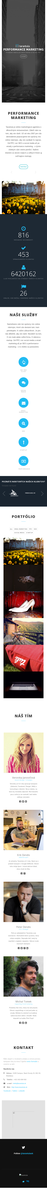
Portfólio (23, 167)
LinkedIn (22, 1091)
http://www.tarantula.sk (19, 1087)
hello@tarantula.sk (19, 1083)
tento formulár (32, 1061)
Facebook (6, 1091)
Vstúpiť (23, 56)
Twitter (14, 1091)
